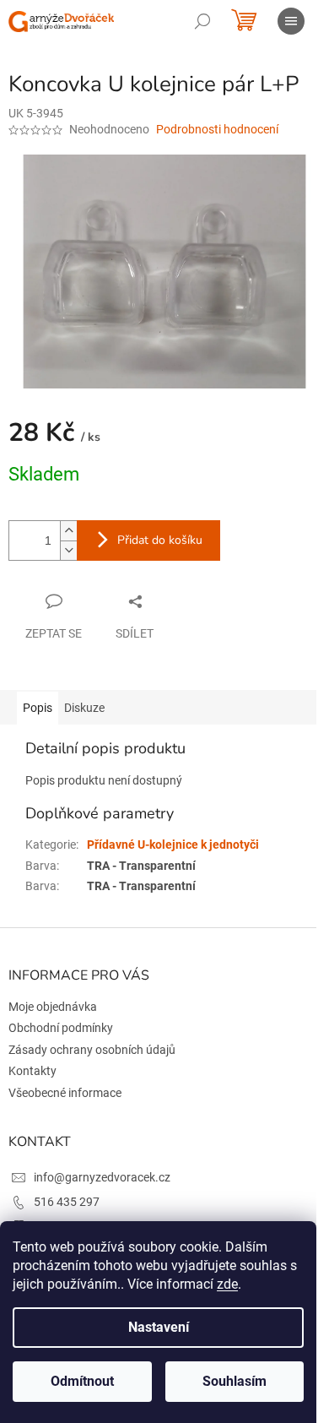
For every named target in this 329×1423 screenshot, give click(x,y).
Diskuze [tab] (84, 707)
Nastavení (158, 1327)
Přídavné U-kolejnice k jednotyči (173, 844)
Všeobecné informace (64, 1093)
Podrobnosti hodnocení (217, 129)
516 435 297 (67, 1201)
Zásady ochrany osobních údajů (91, 1049)
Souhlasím (234, 1381)
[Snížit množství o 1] (68, 550)
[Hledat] (202, 21)
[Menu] (291, 21)
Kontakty (32, 1071)
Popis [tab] (37, 707)
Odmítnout (82, 1381)
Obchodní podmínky (60, 1028)
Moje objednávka (52, 1006)
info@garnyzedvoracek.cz (102, 1177)
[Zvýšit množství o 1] (68, 530)
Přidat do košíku (159, 540)
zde (227, 1284)
